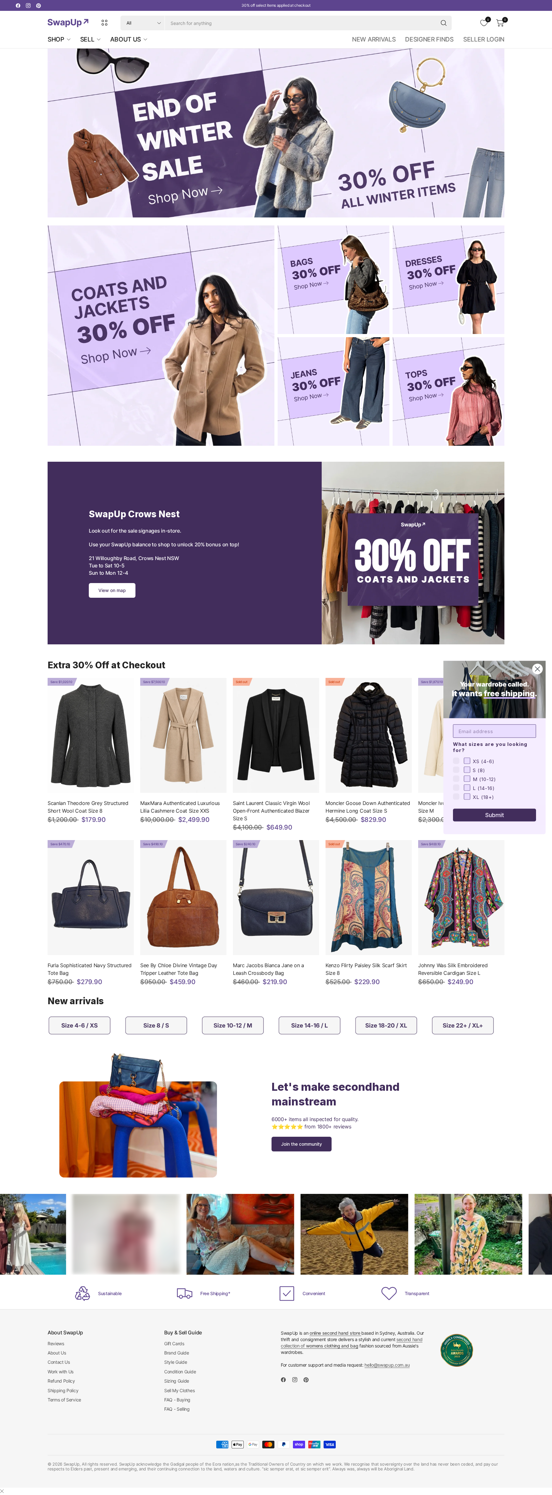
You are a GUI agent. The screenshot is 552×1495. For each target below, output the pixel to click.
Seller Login (483, 39)
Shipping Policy (63, 1390)
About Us (57, 1352)
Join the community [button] (301, 1144)
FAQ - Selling (177, 1409)
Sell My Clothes (179, 1390)
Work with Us (60, 1371)
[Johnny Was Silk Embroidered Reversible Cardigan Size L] (461, 897)
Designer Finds (429, 39)
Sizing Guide (176, 1381)
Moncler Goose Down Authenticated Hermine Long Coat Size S (368, 807)
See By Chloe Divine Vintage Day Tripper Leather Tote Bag (178, 969)
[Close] (2, 1491)
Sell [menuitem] (87, 39)
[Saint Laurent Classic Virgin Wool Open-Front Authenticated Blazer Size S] (276, 735)
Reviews (56, 1343)
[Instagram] (28, 5)
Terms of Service (64, 1399)
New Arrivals (373, 39)
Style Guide (175, 1362)
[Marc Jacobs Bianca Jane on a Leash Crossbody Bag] (276, 897)
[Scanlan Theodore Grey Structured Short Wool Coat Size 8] (91, 735)
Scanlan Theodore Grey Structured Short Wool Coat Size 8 (88, 807)
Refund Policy (61, 1381)
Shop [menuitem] (56, 39)
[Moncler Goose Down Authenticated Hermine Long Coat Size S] (369, 735)
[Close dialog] (537, 669)
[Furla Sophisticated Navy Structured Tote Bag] (91, 897)
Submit (494, 815)
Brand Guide (176, 1352)
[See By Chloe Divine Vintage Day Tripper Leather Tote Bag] (183, 897)
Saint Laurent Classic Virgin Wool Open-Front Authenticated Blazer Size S (271, 811)
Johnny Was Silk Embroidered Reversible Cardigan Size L (452, 969)
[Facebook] (18, 5)
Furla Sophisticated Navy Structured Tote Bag (90, 969)
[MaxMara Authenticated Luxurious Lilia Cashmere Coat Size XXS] (183, 735)
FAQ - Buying (177, 1399)
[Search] (444, 23)
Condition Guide (180, 1371)
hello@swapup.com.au (387, 1365)
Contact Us (59, 1362)
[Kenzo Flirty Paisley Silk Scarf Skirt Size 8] (369, 897)
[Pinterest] (38, 5)
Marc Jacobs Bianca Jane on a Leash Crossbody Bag (268, 969)
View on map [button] (112, 590)
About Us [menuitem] (125, 39)
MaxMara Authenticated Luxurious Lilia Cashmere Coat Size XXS (180, 807)
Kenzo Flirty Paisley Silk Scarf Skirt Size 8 (366, 969)
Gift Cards (174, 1343)
